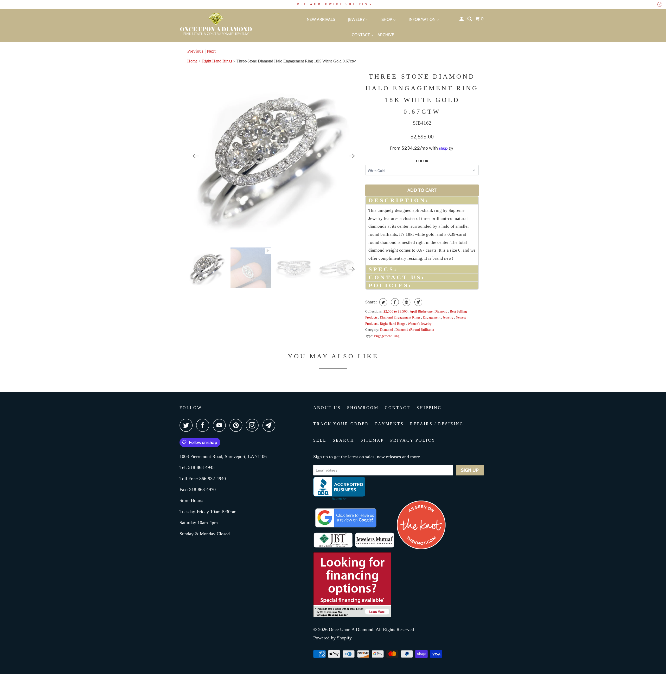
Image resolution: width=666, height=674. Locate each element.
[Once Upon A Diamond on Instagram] (253, 425)
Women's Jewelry (420, 324)
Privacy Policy (413, 440)
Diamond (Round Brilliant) (414, 330)
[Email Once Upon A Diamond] (270, 425)
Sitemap (372, 440)
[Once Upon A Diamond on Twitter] (187, 425)
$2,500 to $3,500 (395, 311)
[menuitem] (316, 19)
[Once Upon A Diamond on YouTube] (220, 425)
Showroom (363, 407)
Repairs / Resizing (437, 424)
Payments (389, 424)
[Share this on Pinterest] (406, 302)
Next (211, 51)
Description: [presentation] (399, 200)
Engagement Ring (387, 336)
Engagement (432, 317)
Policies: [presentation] (390, 285)
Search (343, 440)
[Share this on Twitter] (382, 302)
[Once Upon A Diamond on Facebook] (204, 425)
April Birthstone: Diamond (429, 311)
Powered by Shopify (332, 637)
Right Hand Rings (217, 61)
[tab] (422, 200)
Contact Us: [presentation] (397, 277)
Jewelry (448, 317)
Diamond (387, 330)
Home (192, 61)
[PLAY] (273, 155)
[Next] (351, 156)
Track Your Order (341, 424)
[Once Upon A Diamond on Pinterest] (237, 425)
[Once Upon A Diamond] (229, 25)
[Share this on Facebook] (394, 302)
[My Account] (461, 19)
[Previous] (195, 156)
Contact (397, 407)
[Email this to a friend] (417, 302)
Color (422, 161)
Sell (319, 440)
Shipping (429, 407)
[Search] (469, 19)
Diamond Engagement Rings (400, 317)
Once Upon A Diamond (351, 629)
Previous (195, 51)
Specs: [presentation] (383, 269)
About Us (327, 407)
